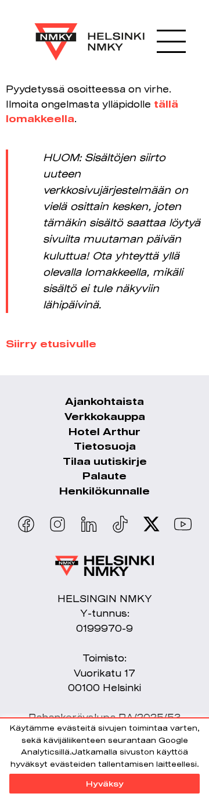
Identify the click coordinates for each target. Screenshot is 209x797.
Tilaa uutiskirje (105, 461)
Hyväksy (105, 783)
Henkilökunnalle (104, 490)
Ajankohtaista (104, 401)
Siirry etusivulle (51, 343)
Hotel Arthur (104, 431)
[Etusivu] (89, 33)
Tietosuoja (105, 445)
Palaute (104, 475)
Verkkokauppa (104, 416)
